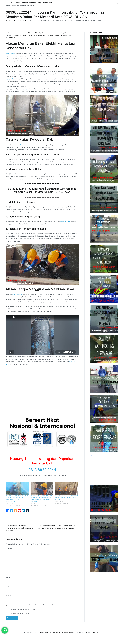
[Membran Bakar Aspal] (104, 79)
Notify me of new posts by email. (19, 613)
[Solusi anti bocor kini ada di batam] (104, 409)
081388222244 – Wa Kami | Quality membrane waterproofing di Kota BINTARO (66, 497)
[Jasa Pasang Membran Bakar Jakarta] (104, 199)
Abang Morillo (45, 33)
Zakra (86, 632)
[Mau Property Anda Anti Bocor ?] (104, 468)
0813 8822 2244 (42, 470)
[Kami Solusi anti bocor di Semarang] (104, 438)
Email (8, 586)
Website (8, 595)
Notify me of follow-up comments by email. (22, 609)
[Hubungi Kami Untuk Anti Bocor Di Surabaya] (104, 169)
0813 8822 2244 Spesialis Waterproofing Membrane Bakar (31, 3)
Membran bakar (11, 53)
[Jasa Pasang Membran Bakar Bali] (104, 109)
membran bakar (24, 89)
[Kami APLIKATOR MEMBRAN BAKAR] (104, 259)
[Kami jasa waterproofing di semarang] (104, 349)
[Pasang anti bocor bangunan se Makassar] (104, 379)
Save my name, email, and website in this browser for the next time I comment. (34, 605)
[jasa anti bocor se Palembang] (104, 528)
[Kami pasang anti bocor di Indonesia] (104, 498)
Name (8, 577)
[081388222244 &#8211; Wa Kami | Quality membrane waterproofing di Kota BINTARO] (66, 488)
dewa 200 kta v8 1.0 (30, 33)
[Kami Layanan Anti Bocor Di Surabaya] (104, 289)
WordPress (94, 632)
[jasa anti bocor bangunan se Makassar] (104, 558)
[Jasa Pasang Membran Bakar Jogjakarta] (104, 319)
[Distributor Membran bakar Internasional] (104, 49)
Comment (9, 549)
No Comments (10, 33)
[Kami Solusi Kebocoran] (104, 229)
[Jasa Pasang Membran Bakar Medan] (104, 139)
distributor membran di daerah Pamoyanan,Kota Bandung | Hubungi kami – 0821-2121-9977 (20, 528)
